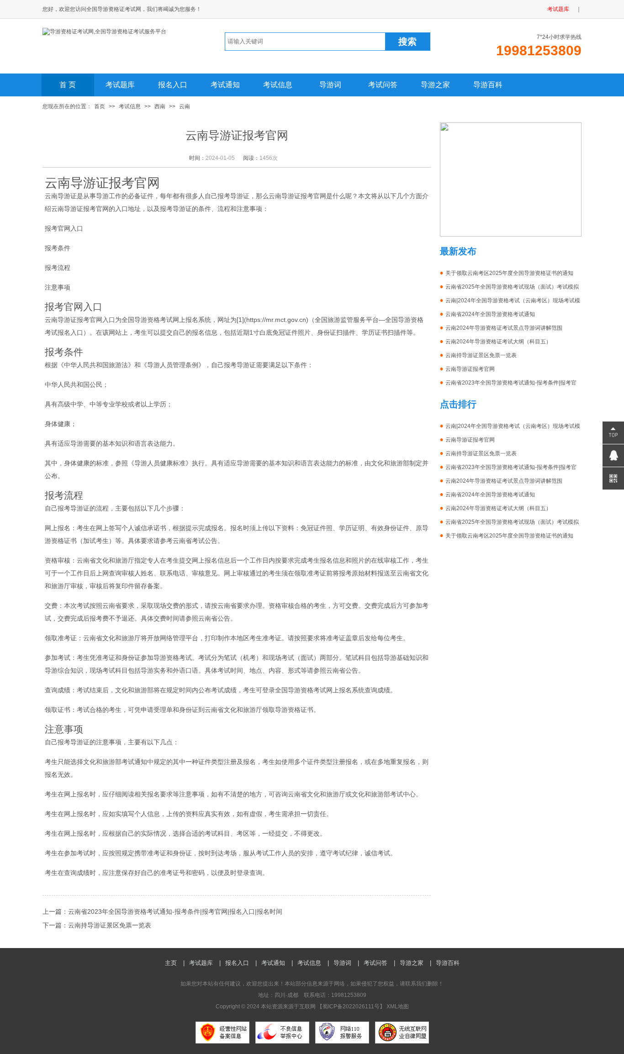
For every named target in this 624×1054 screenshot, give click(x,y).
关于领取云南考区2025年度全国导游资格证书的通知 (509, 273)
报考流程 (57, 267)
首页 (99, 106)
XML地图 (397, 1006)
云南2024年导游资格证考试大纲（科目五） (498, 341)
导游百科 (487, 85)
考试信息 (277, 85)
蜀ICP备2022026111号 (351, 1006)
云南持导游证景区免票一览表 (109, 925)
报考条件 (57, 248)
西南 (159, 106)
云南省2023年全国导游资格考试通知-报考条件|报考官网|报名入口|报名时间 (175, 911)
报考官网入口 (64, 228)
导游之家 (435, 85)
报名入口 (172, 85)
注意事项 (57, 287)
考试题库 (558, 9)
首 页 (67, 85)
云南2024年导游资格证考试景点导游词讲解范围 (503, 328)
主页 (171, 962)
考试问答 (382, 85)
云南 (184, 106)
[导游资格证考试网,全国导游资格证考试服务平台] (104, 31)
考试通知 (225, 85)
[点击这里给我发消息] (613, 455)
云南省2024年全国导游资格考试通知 (490, 314)
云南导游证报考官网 (470, 369)
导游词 (330, 85)
